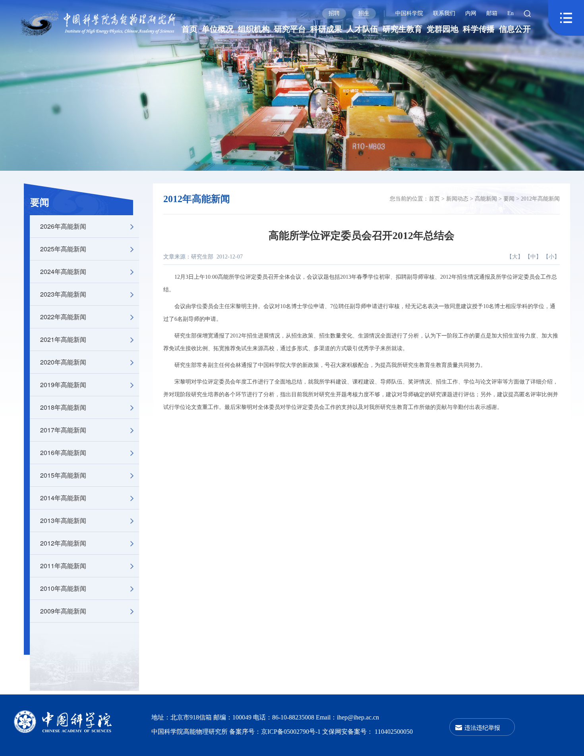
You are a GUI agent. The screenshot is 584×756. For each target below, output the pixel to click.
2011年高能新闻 (63, 565)
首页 (189, 29)
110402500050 (394, 731)
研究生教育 (402, 29)
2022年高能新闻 (63, 316)
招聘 (334, 13)
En (510, 13)
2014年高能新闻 (63, 497)
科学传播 (479, 29)
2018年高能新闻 (63, 407)
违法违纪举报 (482, 727)
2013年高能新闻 (63, 520)
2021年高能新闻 (63, 339)
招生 (363, 13)
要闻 (39, 202)
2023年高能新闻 (63, 294)
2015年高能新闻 (63, 475)
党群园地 (442, 29)
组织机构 (254, 29)
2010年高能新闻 (63, 588)
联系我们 (444, 13)
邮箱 (491, 13)
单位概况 (218, 29)
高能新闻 (486, 199)
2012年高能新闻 (63, 543)
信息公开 (515, 29)
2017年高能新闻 (63, 429)
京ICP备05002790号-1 (291, 731)
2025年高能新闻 (63, 248)
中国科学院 (409, 13)
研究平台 (290, 29)
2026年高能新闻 (63, 226)
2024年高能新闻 (63, 271)
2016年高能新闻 (63, 452)
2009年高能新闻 (63, 610)
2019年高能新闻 (63, 384)
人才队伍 (362, 29)
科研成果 (326, 29)
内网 (470, 13)
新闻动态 (457, 199)
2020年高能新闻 (63, 361)
